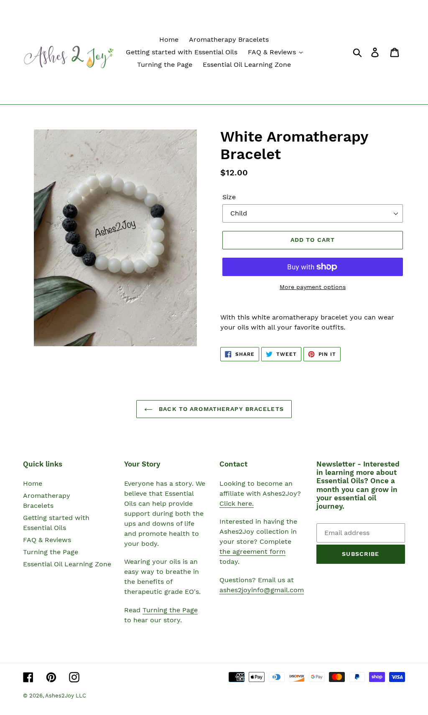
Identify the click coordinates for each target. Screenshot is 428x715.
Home (32, 483)
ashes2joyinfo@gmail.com (261, 590)
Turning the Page (50, 552)
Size (229, 197)
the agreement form (252, 551)
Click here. (236, 503)
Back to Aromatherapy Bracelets (220, 409)
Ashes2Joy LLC (65, 695)
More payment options (313, 287)
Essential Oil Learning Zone (67, 564)
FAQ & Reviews (47, 540)
